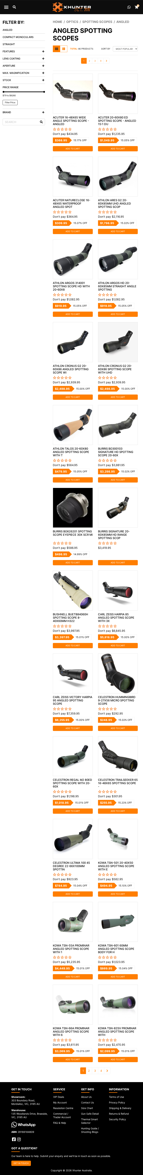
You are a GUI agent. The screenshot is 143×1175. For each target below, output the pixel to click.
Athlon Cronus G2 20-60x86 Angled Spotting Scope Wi (71, 369)
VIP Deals (58, 1096)
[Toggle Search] (14, 7)
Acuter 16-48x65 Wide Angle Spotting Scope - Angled (71, 121)
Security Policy (117, 1119)
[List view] (63, 48)
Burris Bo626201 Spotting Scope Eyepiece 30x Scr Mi (73, 533)
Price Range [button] (10, 87)
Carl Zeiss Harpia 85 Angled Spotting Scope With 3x (116, 618)
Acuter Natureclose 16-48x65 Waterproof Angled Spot (71, 203)
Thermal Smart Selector (89, 1121)
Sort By (105, 48)
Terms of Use (116, 1096)
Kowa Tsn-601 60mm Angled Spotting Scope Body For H (116, 949)
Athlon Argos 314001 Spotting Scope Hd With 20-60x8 (71, 286)
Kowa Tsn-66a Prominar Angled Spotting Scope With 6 (71, 1031)
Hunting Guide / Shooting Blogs (90, 1130)
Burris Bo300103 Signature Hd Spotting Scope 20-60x (115, 452)
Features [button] (9, 51)
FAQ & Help (59, 1122)
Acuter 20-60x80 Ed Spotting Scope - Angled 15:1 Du (117, 121)
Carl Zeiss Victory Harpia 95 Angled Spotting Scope (72, 700)
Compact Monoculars (18, 37)
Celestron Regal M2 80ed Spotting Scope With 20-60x (72, 783)
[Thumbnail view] (56, 48)
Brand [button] (7, 112)
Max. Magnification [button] (16, 72)
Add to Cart (73, 148)
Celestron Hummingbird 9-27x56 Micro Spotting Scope (117, 700)
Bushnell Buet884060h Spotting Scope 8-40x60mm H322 (70, 618)
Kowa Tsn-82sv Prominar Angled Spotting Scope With (117, 1031)
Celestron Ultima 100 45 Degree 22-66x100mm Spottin (71, 866)
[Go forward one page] (107, 61)
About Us (86, 1096)
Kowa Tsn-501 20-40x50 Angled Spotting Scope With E (116, 866)
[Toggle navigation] (6, 7)
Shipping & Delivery (120, 1108)
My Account (60, 1102)
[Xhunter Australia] (71, 7)
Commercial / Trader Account (62, 1115)
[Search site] (41, 122)
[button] (73, 129)
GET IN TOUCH (21, 1163)
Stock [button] (7, 80)
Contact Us (87, 1102)
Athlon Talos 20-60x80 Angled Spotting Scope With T (71, 452)
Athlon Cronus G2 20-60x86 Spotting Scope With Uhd (115, 369)
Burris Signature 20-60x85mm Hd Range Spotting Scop (114, 535)
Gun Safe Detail (90, 1113)
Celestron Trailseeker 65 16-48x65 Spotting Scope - (118, 783)
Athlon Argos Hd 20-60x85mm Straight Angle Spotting (117, 286)
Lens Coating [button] (11, 58)
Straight (9, 44)
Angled (7, 29)
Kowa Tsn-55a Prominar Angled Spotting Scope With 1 (71, 949)
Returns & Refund (119, 1113)
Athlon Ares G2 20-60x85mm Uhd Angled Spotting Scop (114, 203)
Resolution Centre (63, 1108)
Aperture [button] (9, 65)
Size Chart (87, 1108)
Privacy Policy (117, 1102)
